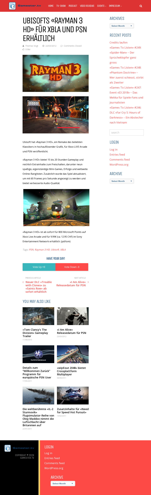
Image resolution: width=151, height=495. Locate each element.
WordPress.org (119, 164)
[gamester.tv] (25, 9)
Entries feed (117, 154)
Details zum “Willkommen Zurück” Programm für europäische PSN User (37, 372)
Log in (113, 149)
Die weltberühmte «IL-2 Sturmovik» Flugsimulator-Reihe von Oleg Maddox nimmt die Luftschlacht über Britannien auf (38, 417)
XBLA (63, 249)
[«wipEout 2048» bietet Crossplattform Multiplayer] (73, 354)
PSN (31, 249)
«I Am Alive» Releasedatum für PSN (71, 331)
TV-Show (61, 5)
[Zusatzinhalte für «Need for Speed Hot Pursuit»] (73, 395)
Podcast (73, 5)
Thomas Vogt (31, 45)
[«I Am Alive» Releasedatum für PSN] (73, 316)
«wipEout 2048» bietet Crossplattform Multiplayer (71, 371)
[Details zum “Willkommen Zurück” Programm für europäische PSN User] (38, 354)
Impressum (114, 5)
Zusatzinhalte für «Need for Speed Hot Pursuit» (73, 410)
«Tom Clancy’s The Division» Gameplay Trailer (35, 333)
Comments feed (120, 159)
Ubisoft (55, 249)
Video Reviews (87, 5)
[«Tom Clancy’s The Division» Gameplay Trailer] (38, 316)
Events (100, 5)
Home (50, 5)
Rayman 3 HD (42, 249)
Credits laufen (118, 42)
